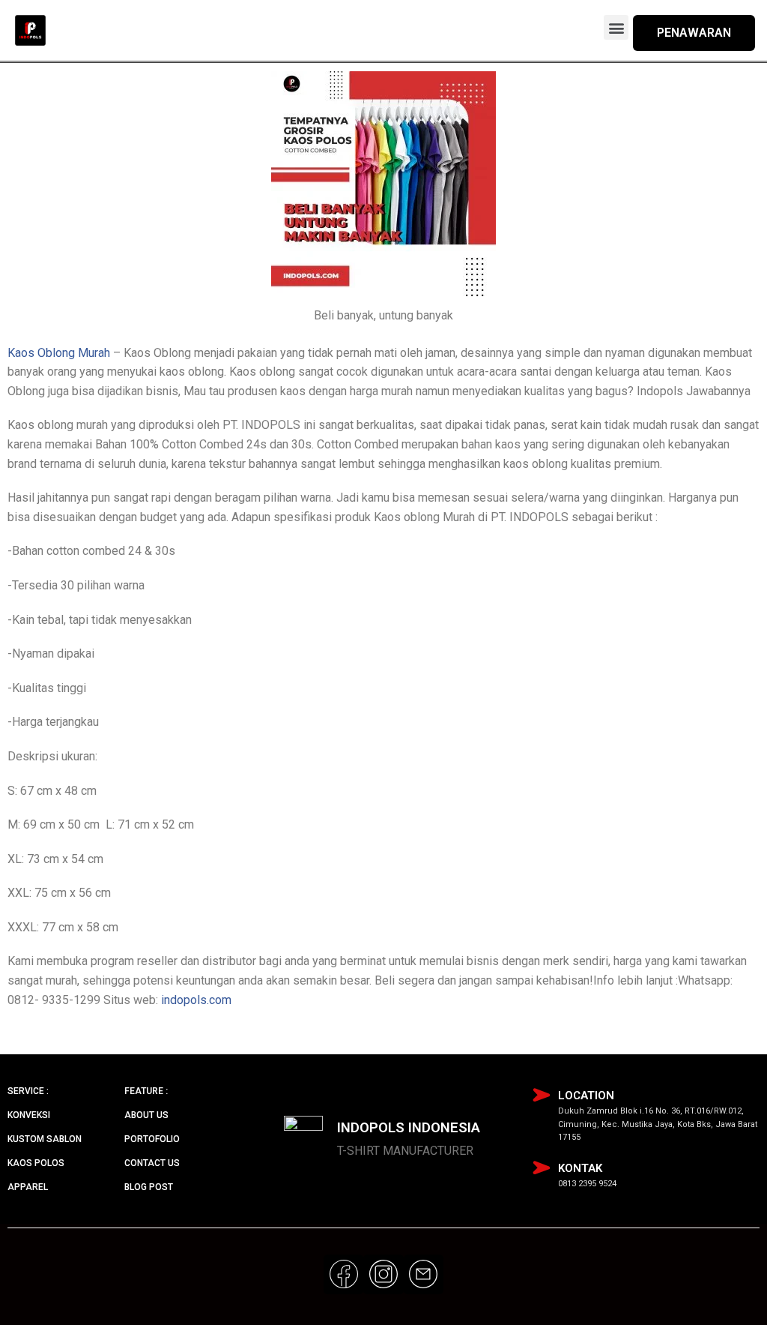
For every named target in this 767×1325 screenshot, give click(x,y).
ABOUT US (146, 1115)
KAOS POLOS (35, 1163)
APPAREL (27, 1187)
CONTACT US (152, 1163)
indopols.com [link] (196, 1000)
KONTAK (580, 1168)
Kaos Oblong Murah (58, 353)
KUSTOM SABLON (44, 1139)
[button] (616, 27)
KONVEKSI (28, 1115)
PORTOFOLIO (152, 1139)
